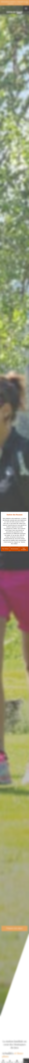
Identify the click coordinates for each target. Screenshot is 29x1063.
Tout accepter (23, 548)
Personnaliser (14, 549)
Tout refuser (5, 549)
